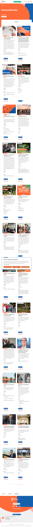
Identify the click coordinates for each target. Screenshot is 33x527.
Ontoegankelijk (11, 524)
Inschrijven (6, 60)
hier (5, 133)
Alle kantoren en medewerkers (16, 508)
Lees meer (6, 58)
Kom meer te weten (6, 264)
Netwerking (3, 16)
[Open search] (29, 2)
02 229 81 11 (8, 517)
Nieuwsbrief (16, 524)
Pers (14, 524)
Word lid (23, 524)
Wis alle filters (4, 14)
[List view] (29, 24)
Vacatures (20, 524)
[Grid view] (28, 24)
